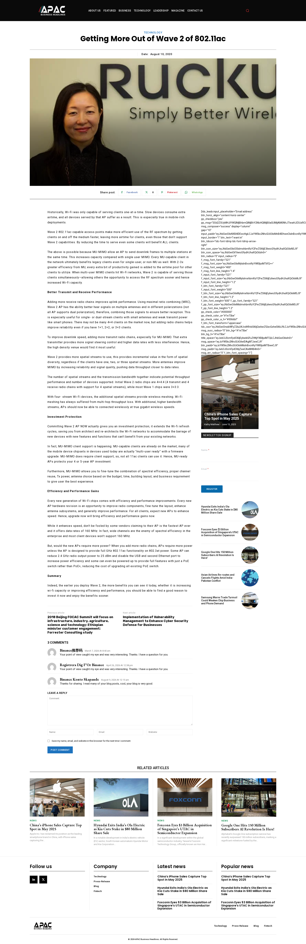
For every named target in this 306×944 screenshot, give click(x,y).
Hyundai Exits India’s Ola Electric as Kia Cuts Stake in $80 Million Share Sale (219, 509)
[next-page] (252, 361)
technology (153, 32)
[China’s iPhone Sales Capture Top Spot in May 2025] (230, 392)
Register (211, 488)
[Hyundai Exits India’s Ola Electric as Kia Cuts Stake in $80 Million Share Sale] (250, 509)
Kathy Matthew (211, 424)
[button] (247, 10)
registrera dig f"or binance (82, 665)
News (33, 820)
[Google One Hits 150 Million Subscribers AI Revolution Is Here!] (250, 555)
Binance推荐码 (71, 650)
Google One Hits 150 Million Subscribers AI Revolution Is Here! (217, 555)
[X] (43, 879)
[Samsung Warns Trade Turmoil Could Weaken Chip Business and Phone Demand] (250, 600)
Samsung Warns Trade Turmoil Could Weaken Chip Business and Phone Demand (219, 600)
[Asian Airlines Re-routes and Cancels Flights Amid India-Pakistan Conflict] (250, 577)
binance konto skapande (79, 679)
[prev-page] (246, 361)
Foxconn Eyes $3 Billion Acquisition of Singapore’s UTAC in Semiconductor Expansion (219, 532)
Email (205, 468)
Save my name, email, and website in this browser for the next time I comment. (91, 741)
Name (205, 450)
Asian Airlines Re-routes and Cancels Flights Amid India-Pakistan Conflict (217, 577)
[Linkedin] (34, 879)
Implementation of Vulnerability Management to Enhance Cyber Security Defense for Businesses (155, 621)
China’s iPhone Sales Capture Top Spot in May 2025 (228, 416)
